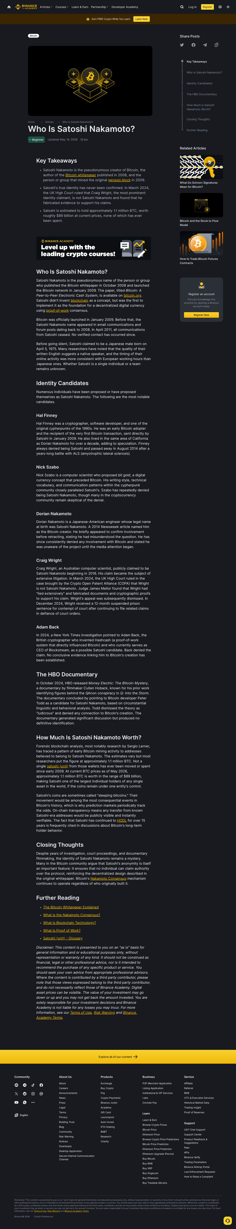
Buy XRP (147, 1168)
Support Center (193, 1134)
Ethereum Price (151, 1134)
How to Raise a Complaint (198, 1176)
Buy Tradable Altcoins (155, 1182)
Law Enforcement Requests (199, 1171)
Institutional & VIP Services (158, 1092)
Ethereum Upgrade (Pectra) (158, 1153)
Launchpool (107, 1117)
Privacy (63, 1117)
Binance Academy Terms (77, 1211)
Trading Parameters (195, 1162)
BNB (186, 1092)
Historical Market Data (196, 1102)
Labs (145, 1097)
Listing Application (153, 1088)
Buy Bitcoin (149, 1158)
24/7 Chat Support (194, 1129)
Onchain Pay (150, 1102)
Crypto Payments (110, 1097)
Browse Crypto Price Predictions (161, 1139)
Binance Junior (109, 1102)
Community (65, 1131)
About (62, 1083)
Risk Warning (66, 1136)
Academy (106, 1107)
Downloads (65, 1146)
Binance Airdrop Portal (196, 1166)
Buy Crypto (107, 1088)
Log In (192, 7)
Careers (63, 1088)
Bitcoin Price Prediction (156, 1144)
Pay (103, 1092)
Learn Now (141, 18)
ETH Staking (108, 1126)
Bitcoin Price (150, 1129)
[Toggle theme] (228, 6)
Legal (62, 1107)
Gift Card (106, 1112)
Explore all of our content (115, 1056)
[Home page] (26, 7)
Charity (105, 1141)
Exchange (106, 1083)
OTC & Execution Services (199, 1097)
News (62, 1097)
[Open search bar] (181, 7)
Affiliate (188, 1083)
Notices (63, 1141)
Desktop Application (70, 1151)
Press (62, 1102)
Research (106, 1136)
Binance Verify (192, 1157)
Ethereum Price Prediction (157, 1148)
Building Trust (66, 1122)
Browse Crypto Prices (155, 1124)
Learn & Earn (150, 1119)
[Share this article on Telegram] (205, 45)
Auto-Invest (107, 1122)
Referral (188, 1088)
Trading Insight (192, 1107)
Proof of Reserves (194, 1112)
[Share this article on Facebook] (193, 45)
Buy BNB (148, 1163)
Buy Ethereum (150, 1177)
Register (207, 6)
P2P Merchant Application (157, 1083)
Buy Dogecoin (150, 1173)
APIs (186, 1152)
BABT (104, 1131)
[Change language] (220, 7)
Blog (61, 1126)
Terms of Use (40, 1211)
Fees (186, 1147)
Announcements (68, 1092)
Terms (62, 1112)
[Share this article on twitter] (182, 45)
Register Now (201, 314)
